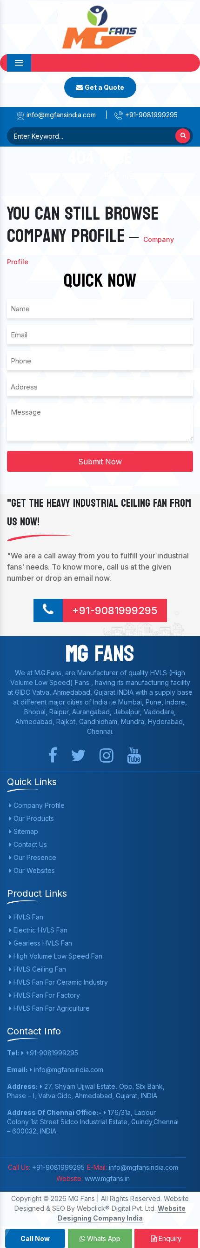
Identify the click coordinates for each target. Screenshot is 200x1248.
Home (76, 175)
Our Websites (33, 870)
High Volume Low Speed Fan (57, 956)
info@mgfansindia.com (60, 115)
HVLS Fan (27, 917)
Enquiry (169, 1238)
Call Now (35, 1238)
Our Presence (34, 857)
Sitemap (25, 831)
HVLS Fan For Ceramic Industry (60, 982)
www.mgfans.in (106, 1178)
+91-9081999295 (150, 115)
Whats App (102, 1238)
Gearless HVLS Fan (42, 943)
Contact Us (29, 844)
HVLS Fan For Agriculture (51, 1008)
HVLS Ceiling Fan (39, 969)
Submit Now (100, 461)
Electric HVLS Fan (39, 930)
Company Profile (38, 805)
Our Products (33, 818)
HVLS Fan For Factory (46, 995)
